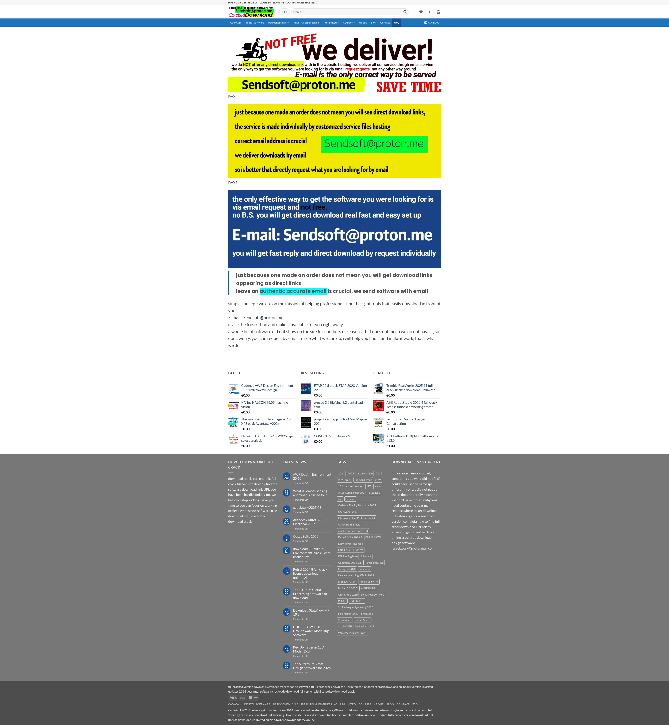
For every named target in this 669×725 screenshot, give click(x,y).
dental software (254, 22)
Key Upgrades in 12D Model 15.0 (308, 649)
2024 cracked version (360, 473)
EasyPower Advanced (350, 543)
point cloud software (372, 594)
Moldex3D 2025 (369, 581)
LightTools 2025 (364, 575)
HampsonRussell (374, 562)
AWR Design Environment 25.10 (312, 476)
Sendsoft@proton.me (263, 317)
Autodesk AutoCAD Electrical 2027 (307, 522)
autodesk (374, 492)
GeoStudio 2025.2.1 (349, 562)
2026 (378, 479)
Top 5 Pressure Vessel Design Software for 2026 (312, 666)
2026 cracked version (350, 486)
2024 (341, 473)
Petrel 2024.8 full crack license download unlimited (310, 573)
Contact (385, 22)
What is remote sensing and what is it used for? (310, 493)
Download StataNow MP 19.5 (311, 612)
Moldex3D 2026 (347, 588)
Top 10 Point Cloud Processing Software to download (310, 594)
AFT (368, 486)
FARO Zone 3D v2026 (350, 549)
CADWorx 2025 (347, 511)
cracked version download (353, 530)
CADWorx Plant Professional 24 (356, 518)
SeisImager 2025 (348, 613)
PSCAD (342, 601)
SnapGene (367, 613)
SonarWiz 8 (344, 620)
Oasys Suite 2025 (305, 536)
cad (340, 499)
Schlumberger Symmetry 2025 (355, 607)
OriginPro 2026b (348, 594)
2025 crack (344, 479)
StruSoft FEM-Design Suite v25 (356, 626)
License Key (345, 575)
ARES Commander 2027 (352, 492)
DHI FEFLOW (373, 537)
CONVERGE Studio (349, 524)
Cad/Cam (235, 22)
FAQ (396, 22)
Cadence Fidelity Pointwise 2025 (357, 505)
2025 (379, 473)
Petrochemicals (277, 22)
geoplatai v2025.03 (307, 507)
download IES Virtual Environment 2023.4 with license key (312, 553)
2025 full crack (363, 479)
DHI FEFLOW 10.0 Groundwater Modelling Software (311, 631)
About (363, 22)
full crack (366, 556)
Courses (348, 22)
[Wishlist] (421, 12)
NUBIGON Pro (368, 588)
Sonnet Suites (362, 620)
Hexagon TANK (347, 569)
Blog (373, 22)
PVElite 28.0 (357, 601)
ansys (377, 486)
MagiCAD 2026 (347, 581)
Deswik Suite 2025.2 (350, 537)
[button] (429, 12)
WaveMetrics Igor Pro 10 (352, 632)
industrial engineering (306, 22)
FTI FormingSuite (348, 556)
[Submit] (405, 11)
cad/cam (350, 499)
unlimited (331, 22)
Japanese (364, 569)
